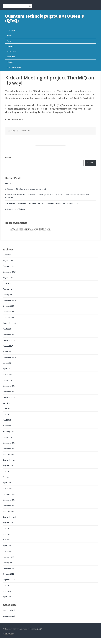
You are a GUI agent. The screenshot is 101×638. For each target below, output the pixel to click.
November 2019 (9, 300)
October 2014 (8, 454)
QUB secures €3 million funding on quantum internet (25, 189)
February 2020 (8, 289)
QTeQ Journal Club (14, 67)
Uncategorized (9, 616)
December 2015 (9, 386)
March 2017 (7, 352)
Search (8, 157)
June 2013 (7, 534)
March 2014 (7, 488)
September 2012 (9, 580)
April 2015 (7, 420)
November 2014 (9, 448)
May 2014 (6, 477)
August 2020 (8, 277)
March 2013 (7, 551)
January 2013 (8, 562)
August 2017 (8, 346)
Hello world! (9, 183)
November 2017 (9, 334)
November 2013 (9, 505)
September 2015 (9, 397)
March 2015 (7, 426)
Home (9, 35)
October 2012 (8, 574)
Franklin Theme (8, 633)
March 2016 (7, 374)
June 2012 (7, 591)
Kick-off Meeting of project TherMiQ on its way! (49, 80)
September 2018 (9, 323)
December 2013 (9, 500)
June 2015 (7, 409)
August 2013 (8, 523)
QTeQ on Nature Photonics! (15, 209)
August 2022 (8, 260)
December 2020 (9, 272)
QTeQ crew (11, 30)
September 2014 (9, 460)
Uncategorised (9, 610)
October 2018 (8, 317)
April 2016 (7, 369)
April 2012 (7, 597)
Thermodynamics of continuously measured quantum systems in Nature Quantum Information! (42, 203)
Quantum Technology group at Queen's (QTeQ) (44, 18)
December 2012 (9, 568)
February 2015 (8, 431)
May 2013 (6, 540)
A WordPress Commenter (23, 228)
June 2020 (7, 283)
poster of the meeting (26, 112)
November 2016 (9, 357)
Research (10, 46)
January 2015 (8, 437)
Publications (11, 51)
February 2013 (8, 557)
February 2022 (8, 266)
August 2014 (8, 466)
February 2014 (8, 494)
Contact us (11, 57)
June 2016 (7, 363)
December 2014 (9, 443)
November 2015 (9, 391)
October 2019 (8, 306)
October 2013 (8, 511)
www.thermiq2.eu (14, 119)
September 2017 (9, 340)
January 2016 (8, 380)
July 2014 (6, 471)
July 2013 (6, 528)
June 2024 (7, 255)
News (9, 41)
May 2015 (6, 414)
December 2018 (9, 312)
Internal (9, 62)
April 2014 (7, 483)
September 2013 (9, 517)
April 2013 (7, 545)
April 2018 (7, 329)
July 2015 (6, 403)
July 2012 (6, 585)
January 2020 (8, 294)
